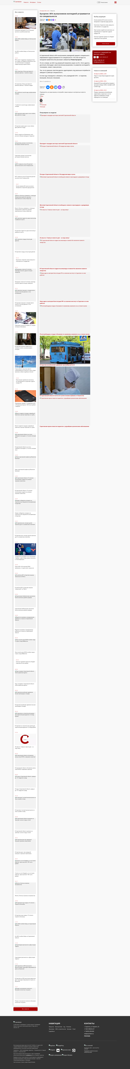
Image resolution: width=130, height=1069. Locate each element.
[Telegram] (51, 20)
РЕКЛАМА (87, 1036)
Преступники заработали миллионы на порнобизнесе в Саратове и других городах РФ (104, 31)
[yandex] (55, 1055)
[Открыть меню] (115, 2)
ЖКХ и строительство (60, 1029)
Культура (69, 1029)
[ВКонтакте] (47, 20)
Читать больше (105, 43)
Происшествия (58, 1026)
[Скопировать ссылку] (55, 20)
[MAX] (53, 20)
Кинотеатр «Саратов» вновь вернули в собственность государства (104, 25)
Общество (52, 10)
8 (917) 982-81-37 (103, 57)
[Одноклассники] (49, 20)
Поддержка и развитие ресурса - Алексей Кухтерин (91, 1051)
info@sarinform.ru (99, 62)
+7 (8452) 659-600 (89, 1031)
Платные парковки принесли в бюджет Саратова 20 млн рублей (104, 37)
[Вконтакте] (58, 1050)
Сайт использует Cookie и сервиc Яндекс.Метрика (24, 1062)
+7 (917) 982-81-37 (89, 1029)
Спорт (74, 1029)
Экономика (51, 1029)
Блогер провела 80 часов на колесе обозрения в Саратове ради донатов (103, 20)
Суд (64, 1026)
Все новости (19, 12)
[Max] (95, 57)
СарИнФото (52, 1031)
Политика (68, 1026)
